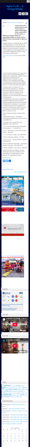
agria (22, 22)
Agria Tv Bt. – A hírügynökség (15, 7)
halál (15, 389)
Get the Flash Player (7, 55)
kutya (14, 391)
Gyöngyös (9, 389)
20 (15, 438)
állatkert (14, 396)
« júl (2, 444)
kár (16, 391)
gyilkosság (3, 389)
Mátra (11, 393)
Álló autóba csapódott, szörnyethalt (13, 423)
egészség (8, 387)
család (22, 386)
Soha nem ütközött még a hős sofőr (19, 421)
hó (4, 391)
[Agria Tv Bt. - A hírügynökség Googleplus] (26, 13)
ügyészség (19, 396)
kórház (21, 391)
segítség (18, 395)
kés (18, 391)
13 (15, 436)
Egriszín (8, 157)
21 (18, 438)
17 (3, 438)
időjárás (7, 391)
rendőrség (6, 394)
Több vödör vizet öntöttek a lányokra (19, 415)
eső (18, 388)
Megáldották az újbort (8, 169)
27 (15, 440)
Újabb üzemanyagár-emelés (20, 172)
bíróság (18, 386)
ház (2, 391)
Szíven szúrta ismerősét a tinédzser (16, 408)
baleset (7, 385)
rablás (22, 393)
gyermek (24, 388)
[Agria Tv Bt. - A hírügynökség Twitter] (19, 13)
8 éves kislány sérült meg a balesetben (19, 417)
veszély (11, 396)
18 (7, 438)
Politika (9, 164)
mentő (3, 393)
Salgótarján (14, 395)
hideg (27, 389)
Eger (3, 387)
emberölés (15, 388)
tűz (2, 396)
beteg (12, 385)
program (19, 393)
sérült (22, 395)
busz (15, 386)
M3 (23, 391)
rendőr (25, 393)
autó (2, 385)
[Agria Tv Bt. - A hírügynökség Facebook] (23, 13)
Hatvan (19, 389)
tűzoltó (7, 396)
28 (18, 440)
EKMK (11, 387)
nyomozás (14, 393)
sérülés (26, 395)
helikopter (23, 389)
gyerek (21, 387)
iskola (11, 391)
